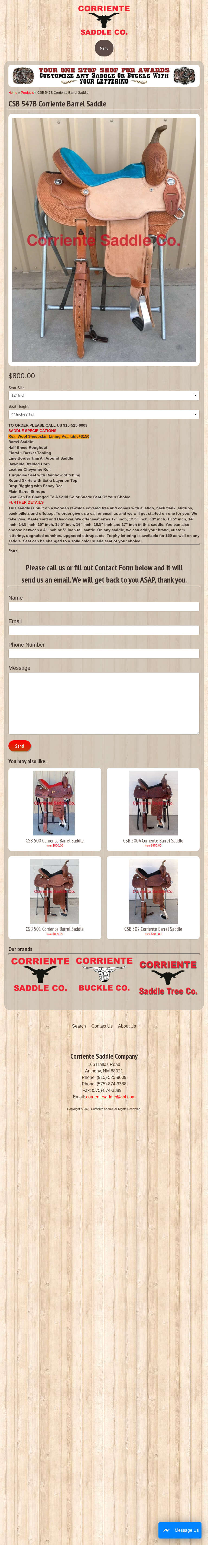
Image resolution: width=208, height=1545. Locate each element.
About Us (127, 1026)
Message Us (187, 1530)
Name (15, 598)
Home (12, 92)
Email (15, 621)
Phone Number (26, 645)
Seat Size (16, 388)
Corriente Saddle (102, 1109)
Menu (104, 48)
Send (19, 746)
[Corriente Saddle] (104, 33)
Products (27, 92)
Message (19, 668)
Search (79, 1026)
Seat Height (18, 406)
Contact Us (102, 1026)
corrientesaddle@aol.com (110, 1097)
